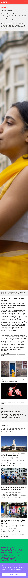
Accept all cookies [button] (14, 574)
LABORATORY (5, 7)
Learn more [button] (5, 570)
